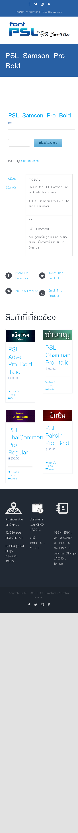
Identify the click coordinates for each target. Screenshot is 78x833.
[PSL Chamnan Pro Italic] (57, 335)
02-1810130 (32, 11)
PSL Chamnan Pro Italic (58, 354)
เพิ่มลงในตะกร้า (48, 143)
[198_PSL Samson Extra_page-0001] (39, 90)
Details (14, 398)
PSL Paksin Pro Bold (57, 435)
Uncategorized (30, 161)
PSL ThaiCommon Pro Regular (25, 441)
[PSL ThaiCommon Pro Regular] (20, 416)
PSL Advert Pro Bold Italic (20, 360)
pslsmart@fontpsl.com (51, 11)
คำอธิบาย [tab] (11, 178)
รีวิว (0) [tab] (10, 187)
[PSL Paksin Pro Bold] (57, 415)
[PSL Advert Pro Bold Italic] (20, 336)
